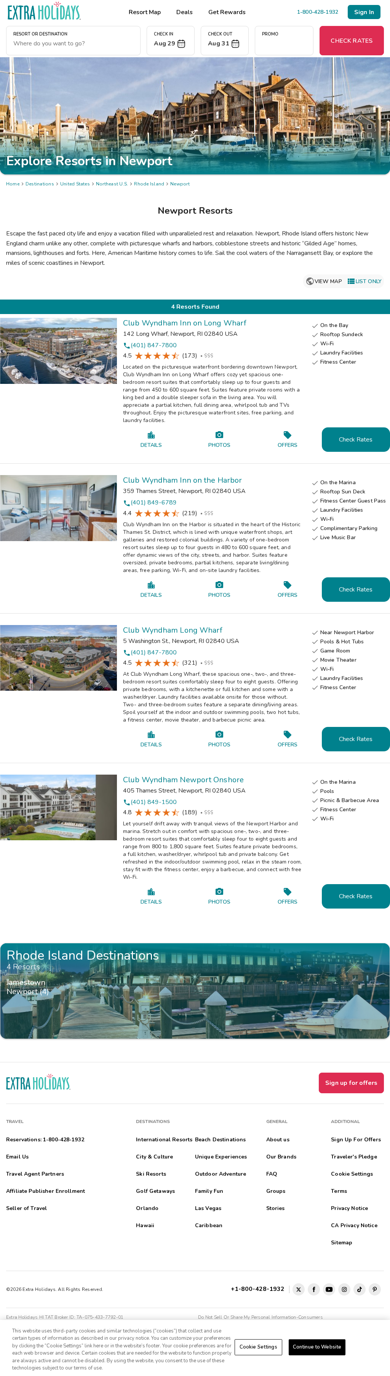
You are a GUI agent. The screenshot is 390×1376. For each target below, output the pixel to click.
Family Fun (209, 1191)
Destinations (40, 184)
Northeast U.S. (112, 184)
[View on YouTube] (329, 1289)
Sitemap (341, 1242)
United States (75, 184)
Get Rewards (227, 12)
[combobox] (73, 43)
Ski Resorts (151, 1174)
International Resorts (164, 1139)
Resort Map (145, 12)
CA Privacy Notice (354, 1225)
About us (277, 1139)
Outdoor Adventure (220, 1174)
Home (12, 184)
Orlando (147, 1208)
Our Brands (281, 1156)
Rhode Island (149, 184)
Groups (276, 1191)
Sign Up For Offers (356, 1139)
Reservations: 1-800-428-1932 (45, 1139)
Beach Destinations (220, 1139)
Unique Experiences (221, 1156)
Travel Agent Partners (35, 1174)
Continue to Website (317, 1347)
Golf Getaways (155, 1191)
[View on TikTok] (359, 1289)
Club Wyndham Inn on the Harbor (182, 480)
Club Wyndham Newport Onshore (183, 780)
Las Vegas (208, 1208)
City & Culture (154, 1156)
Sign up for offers (351, 1083)
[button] (171, 40)
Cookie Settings (258, 1347)
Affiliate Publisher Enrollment (45, 1191)
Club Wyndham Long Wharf (172, 630)
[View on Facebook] (314, 1289)
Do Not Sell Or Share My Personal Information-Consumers (260, 1317)
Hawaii (145, 1225)
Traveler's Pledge (354, 1156)
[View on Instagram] (344, 1289)
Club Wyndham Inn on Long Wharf (184, 323)
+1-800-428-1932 (259, 1289)
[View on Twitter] (298, 1289)
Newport (180, 184)
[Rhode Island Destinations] (195, 991)
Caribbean (208, 1225)
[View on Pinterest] (375, 1289)
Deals (184, 12)
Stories (275, 1208)
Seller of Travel (26, 1208)
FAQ (271, 1174)
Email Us (17, 1156)
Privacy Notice (349, 1208)
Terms (339, 1191)
